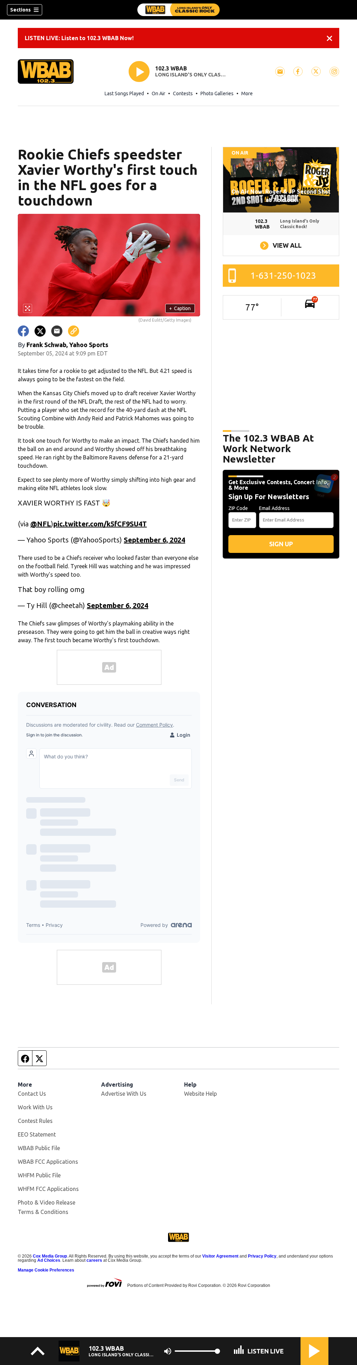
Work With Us (35, 1107)
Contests (183, 93)
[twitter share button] (40, 331)
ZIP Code (238, 508)
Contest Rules (35, 1121)
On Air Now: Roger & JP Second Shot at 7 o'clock (281, 195)
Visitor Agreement (220, 1256)
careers (94, 1260)
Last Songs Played (124, 93)
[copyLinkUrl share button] (73, 331)
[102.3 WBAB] (178, 10)
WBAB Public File (39, 1148)
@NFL (40, 524)
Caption (180, 308)
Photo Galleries (217, 93)
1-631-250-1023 (283, 275)
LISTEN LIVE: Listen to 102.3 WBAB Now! (79, 38)
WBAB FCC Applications (48, 1161)
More (247, 93)
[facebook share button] (23, 331)
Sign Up (281, 543)
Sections (20, 10)
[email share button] (56, 331)
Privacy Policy (262, 1256)
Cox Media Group (50, 1256)
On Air (158, 93)
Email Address (274, 508)
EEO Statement (37, 1134)
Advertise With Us (123, 1093)
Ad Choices (48, 1260)
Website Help (200, 1093)
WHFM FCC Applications (48, 1189)
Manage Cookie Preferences (46, 1270)
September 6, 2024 (154, 540)
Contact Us (32, 1093)
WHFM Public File (39, 1175)
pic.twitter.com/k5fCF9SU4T (100, 524)
